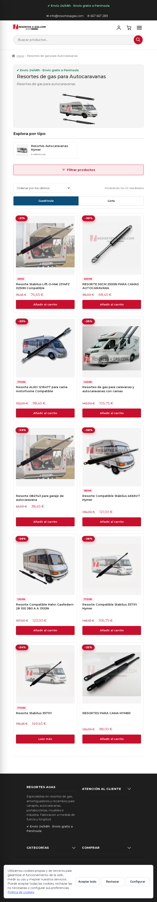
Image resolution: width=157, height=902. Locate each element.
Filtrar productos (81, 170)
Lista (111, 200)
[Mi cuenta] (118, 27)
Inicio (20, 55)
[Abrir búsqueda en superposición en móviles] (78, 40)
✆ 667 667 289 (97, 16)
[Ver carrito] (128, 27)
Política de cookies (21, 892)
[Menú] (139, 27)
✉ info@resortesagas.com (65, 16)
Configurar (137, 881)
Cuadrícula (46, 200)
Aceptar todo (87, 881)
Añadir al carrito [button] (45, 304)
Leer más (45, 739)
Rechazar (112, 881)
